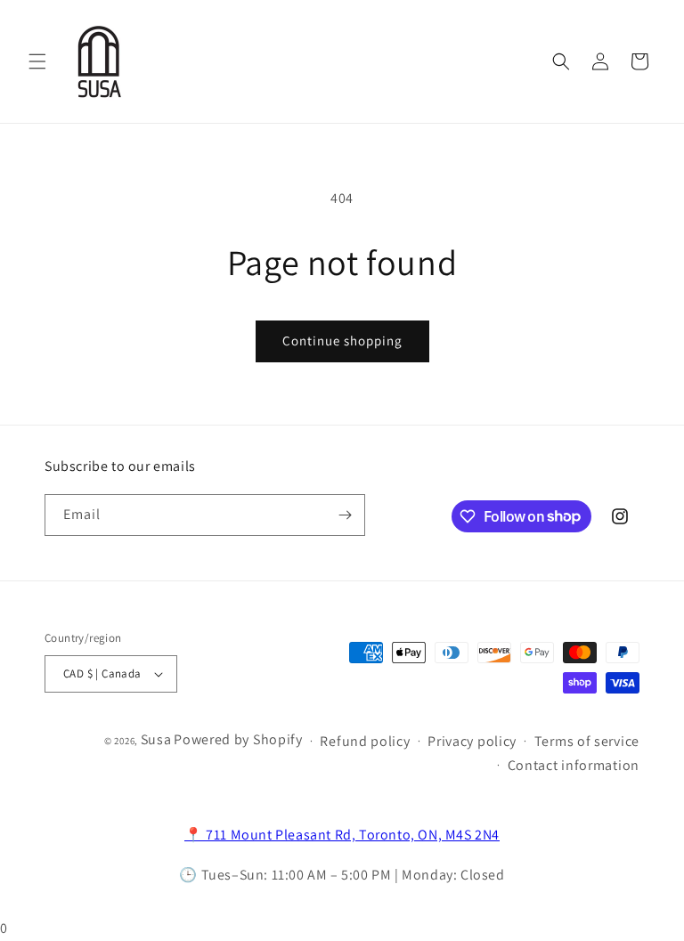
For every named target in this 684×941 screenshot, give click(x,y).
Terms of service (586, 741)
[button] (37, 61)
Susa (156, 739)
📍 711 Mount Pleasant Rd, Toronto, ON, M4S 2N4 (342, 834)
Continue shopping (342, 340)
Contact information (573, 765)
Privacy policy (472, 741)
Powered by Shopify (238, 739)
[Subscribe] (344, 515)
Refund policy (365, 741)
